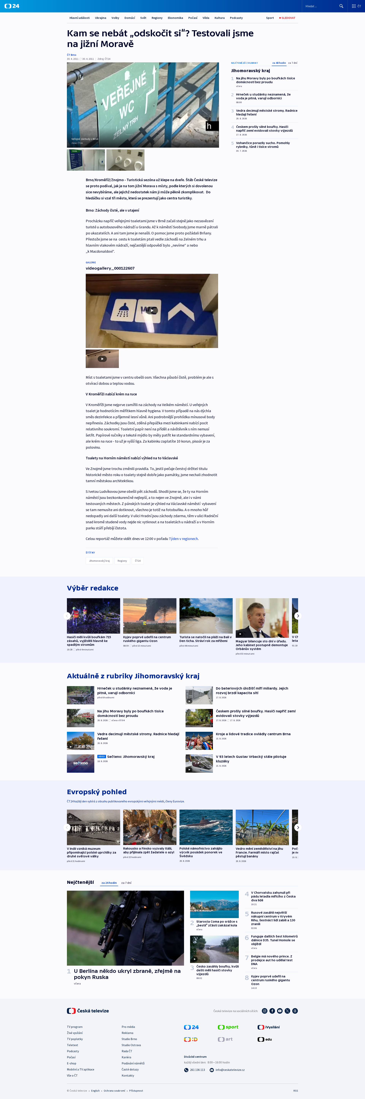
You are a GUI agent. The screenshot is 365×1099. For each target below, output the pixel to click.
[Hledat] (341, 6)
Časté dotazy (130, 1069)
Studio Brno (129, 1039)
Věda (206, 18)
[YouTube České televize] (280, 1011)
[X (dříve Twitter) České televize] (287, 1011)
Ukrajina (100, 18)
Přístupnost (136, 1090)
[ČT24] (12, 6)
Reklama (127, 1033)
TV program (75, 1027)
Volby (115, 18)
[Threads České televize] (295, 1011)
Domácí (130, 18)
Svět (143, 18)
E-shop (71, 1063)
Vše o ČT (72, 1075)
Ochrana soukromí (114, 1090)
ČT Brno (71, 55)
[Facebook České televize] (272, 1011)
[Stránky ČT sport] (228, 1027)
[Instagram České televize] (265, 1011)
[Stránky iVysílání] (269, 1027)
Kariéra (126, 1057)
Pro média (128, 1027)
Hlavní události (80, 18)
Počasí (192, 18)
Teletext (72, 1045)
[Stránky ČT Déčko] (191, 1039)
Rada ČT (127, 1051)
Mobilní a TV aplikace (80, 1069)
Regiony (157, 18)
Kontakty (128, 1075)
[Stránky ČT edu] (265, 1039)
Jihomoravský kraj (99, 560)
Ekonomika (175, 18)
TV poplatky (75, 1039)
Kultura (220, 18)
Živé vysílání (75, 1033)
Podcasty (236, 18)
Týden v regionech (183, 538)
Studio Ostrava (131, 1045)
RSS (296, 1090)
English (95, 1090)
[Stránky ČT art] (225, 1039)
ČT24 (137, 560)
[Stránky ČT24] (191, 1027)
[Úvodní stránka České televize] (88, 1011)
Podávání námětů (133, 1063)
